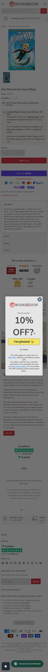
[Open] (6, 666)
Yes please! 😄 (24, 342)
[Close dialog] (40, 299)
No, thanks (24, 349)
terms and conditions (19, 366)
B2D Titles (12, 357)
